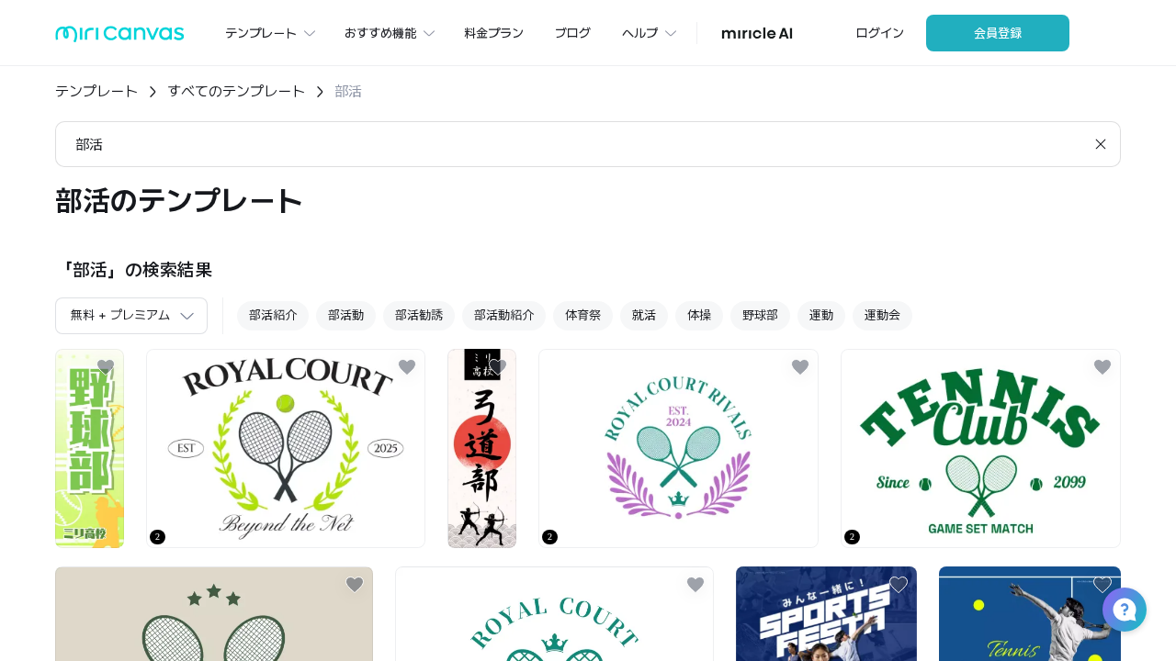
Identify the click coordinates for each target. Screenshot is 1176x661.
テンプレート (96, 91)
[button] (1124, 610)
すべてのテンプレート (236, 91)
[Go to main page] (120, 38)
